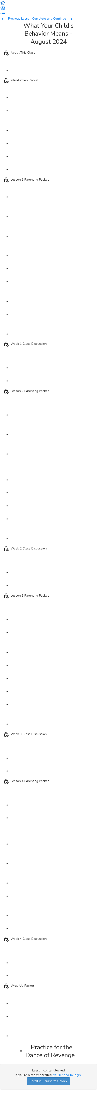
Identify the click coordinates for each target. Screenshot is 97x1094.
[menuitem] (2, 8)
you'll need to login (67, 1075)
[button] (2, 2)
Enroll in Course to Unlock (48, 1081)
